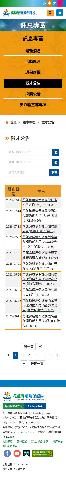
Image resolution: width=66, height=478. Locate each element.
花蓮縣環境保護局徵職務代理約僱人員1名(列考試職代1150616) (41, 321)
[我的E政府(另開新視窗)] (26, 453)
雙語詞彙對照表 (39, 441)
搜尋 (54, 172)
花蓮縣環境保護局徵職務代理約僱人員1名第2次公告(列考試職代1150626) (39, 279)
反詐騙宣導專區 (33, 105)
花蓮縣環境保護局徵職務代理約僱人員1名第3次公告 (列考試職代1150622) (39, 305)
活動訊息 (33, 62)
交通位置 (22, 441)
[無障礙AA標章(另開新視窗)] (42, 453)
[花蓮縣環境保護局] (20, 12)
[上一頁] (40, 346)
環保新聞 (33, 72)
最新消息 (33, 51)
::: (39, 3)
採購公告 (33, 94)
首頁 (13, 122)
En (60, 3)
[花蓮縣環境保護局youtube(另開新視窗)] (17, 453)
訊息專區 (29, 122)
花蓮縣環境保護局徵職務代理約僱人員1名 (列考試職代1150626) (40, 215)
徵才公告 (33, 83)
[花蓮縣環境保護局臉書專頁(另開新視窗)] (7, 453)
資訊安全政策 (35, 406)
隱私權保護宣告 (13, 406)
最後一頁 (37, 364)
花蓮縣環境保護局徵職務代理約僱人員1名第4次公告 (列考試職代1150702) (39, 241)
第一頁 (29, 346)
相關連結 (7, 441)
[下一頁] (24, 363)
